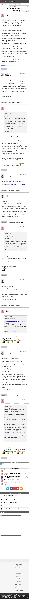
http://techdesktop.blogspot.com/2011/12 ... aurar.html (14, 145)
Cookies (12, 481)
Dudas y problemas (16, 4)
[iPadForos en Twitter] (19, 393)
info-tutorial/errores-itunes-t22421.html (20, 232)
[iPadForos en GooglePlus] (26, 393)
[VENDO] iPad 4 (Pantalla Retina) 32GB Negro (14, 388)
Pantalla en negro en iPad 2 (10, 375)
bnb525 (6, 57)
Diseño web (25, 481)
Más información (14, 597)
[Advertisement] (10, 430)
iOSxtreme (18, 476)
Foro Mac (16, 453)
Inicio (6, 1)
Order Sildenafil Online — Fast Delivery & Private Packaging (11, 415)
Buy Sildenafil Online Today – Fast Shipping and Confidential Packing (12, 411)
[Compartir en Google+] (11, 49)
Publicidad (20, 481)
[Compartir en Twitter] (7, 49)
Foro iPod (18, 478)
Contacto (16, 481)
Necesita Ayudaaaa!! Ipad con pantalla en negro (15, 378)
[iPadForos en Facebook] (23, 393)
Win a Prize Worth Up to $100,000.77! (10, 404)
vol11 (6, 12)
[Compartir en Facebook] (3, 49)
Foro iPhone (17, 450)
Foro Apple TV (17, 452)
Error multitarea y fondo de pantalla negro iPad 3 (15, 381)
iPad (9, 4)
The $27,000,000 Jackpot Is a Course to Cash (10, 401)
